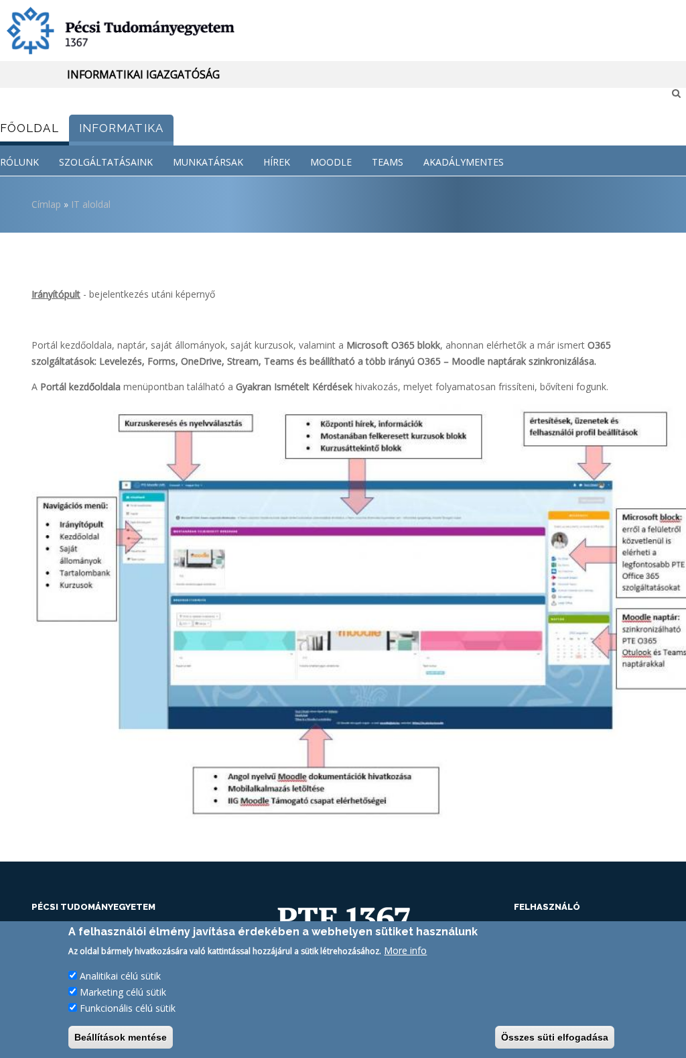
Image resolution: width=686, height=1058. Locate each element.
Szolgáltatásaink (106, 162)
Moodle (331, 162)
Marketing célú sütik (123, 992)
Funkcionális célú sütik (128, 1008)
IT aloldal (91, 204)
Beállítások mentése (120, 1037)
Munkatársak (208, 162)
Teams (387, 162)
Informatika (121, 128)
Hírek (276, 162)
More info (405, 950)
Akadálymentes (463, 162)
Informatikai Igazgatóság (143, 74)
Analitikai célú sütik (120, 975)
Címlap (46, 204)
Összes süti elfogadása (554, 1037)
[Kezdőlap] (343, 30)
